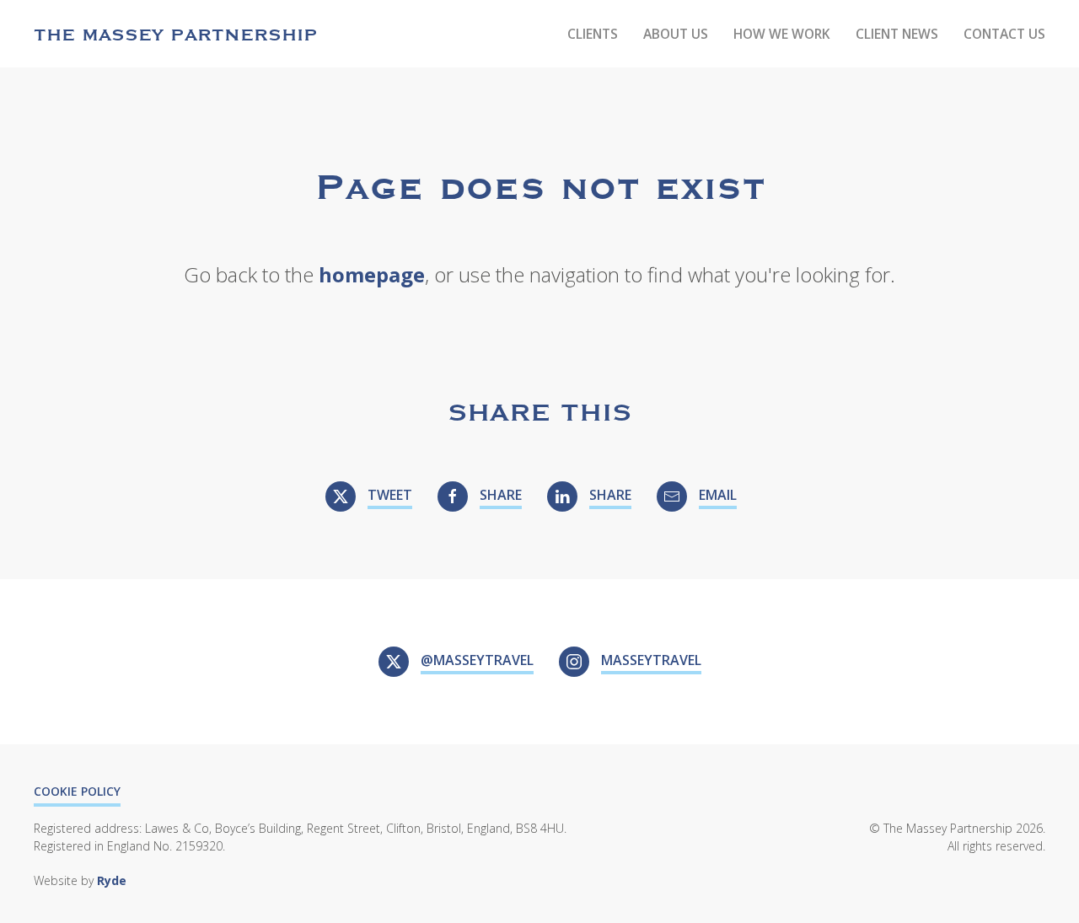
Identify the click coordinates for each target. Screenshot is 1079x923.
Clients (592, 33)
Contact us (1004, 33)
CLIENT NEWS (897, 33)
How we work (781, 33)
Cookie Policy (77, 791)
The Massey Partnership (176, 34)
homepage (372, 274)
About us (675, 33)
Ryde (111, 880)
